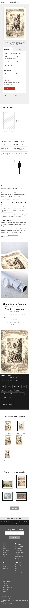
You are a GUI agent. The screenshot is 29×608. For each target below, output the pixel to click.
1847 (3, 386)
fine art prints (15, 199)
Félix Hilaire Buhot (14, 45)
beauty (3, 390)
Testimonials (6, 550)
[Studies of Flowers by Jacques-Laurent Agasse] (21, 496)
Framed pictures (19, 548)
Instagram (17, 574)
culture (17, 390)
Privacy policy (6, 583)
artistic (24, 386)
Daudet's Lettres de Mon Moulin (9, 393)
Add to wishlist (9, 95)
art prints (18, 58)
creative (10, 390)
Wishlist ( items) (7, 569)
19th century (16, 386)
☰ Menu (3, 2)
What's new (18, 558)
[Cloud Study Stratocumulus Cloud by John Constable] (7, 496)
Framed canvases (19, 552)
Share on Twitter (19, 95)
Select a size (13, 62)
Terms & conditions (7, 581)
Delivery (3, 228)
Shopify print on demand (6, 603)
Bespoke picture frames (13, 600)
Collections (18, 571)
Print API (3, 598)
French (18, 397)
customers (18, 216)
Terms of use (6, 585)
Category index (19, 572)
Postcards (17, 554)
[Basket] (27, 2)
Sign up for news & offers (14, 530)
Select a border (7, 70)
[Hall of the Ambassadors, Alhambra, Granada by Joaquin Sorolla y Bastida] (21, 481)
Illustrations (12, 401)
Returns (4, 556)
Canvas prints (18, 550)
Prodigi (8, 598)
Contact (4, 546)
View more (15, 508)
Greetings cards (19, 556)
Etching (4, 397)
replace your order (13, 235)
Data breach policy (7, 587)
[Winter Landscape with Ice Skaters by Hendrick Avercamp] (7, 484)
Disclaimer (5, 591)
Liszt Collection (16, 380)
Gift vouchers (6, 565)
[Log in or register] (24, 2)
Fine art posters (19, 546)
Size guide (19, 61)
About (4, 548)
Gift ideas (5, 567)
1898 (9, 386)
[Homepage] (14, 2)
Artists (16, 569)
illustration (4, 401)
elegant (21, 393)
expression (11, 397)
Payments (5, 552)
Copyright (5, 589)
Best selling (18, 565)
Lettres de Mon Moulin (7, 404)
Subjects (17, 567)
